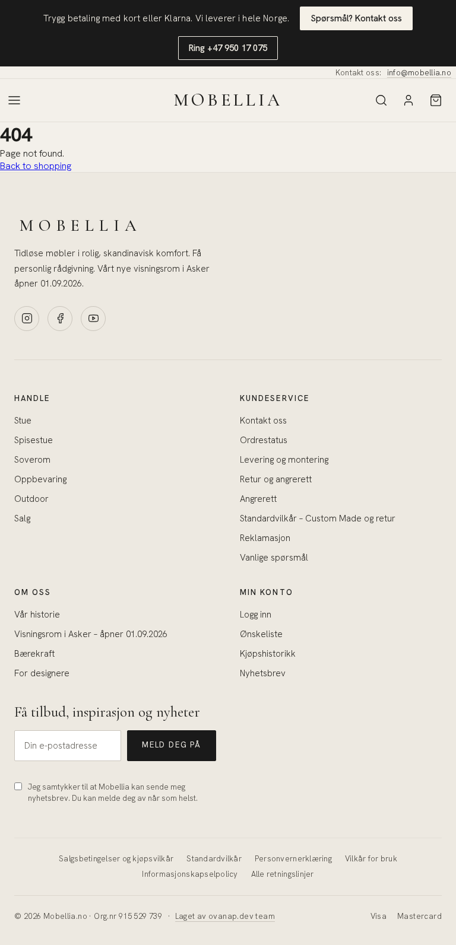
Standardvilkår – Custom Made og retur (317, 518)
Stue (22, 421)
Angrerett (258, 499)
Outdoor (31, 499)
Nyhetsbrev (263, 673)
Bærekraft (34, 654)
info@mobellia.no (419, 73)
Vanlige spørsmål (274, 558)
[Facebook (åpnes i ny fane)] (60, 318)
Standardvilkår (214, 859)
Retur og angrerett (276, 479)
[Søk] (381, 100)
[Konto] (408, 100)
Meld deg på (171, 745)
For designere (41, 673)
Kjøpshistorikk (268, 654)
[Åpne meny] (14, 100)
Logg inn (255, 615)
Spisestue (33, 440)
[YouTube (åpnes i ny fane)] (93, 318)
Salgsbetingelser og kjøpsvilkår (116, 859)
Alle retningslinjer (282, 874)
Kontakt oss (263, 421)
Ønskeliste (261, 634)
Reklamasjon (265, 538)
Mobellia (227, 100)
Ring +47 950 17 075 (228, 48)
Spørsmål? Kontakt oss (356, 18)
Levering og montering (284, 460)
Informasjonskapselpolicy (190, 874)
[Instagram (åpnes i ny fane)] (26, 318)
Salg (22, 518)
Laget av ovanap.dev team (225, 916)
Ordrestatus (263, 440)
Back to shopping (35, 166)
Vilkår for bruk (371, 859)
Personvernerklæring (293, 859)
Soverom (32, 460)
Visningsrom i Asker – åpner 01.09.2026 (90, 634)
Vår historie (37, 615)
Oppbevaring (40, 479)
